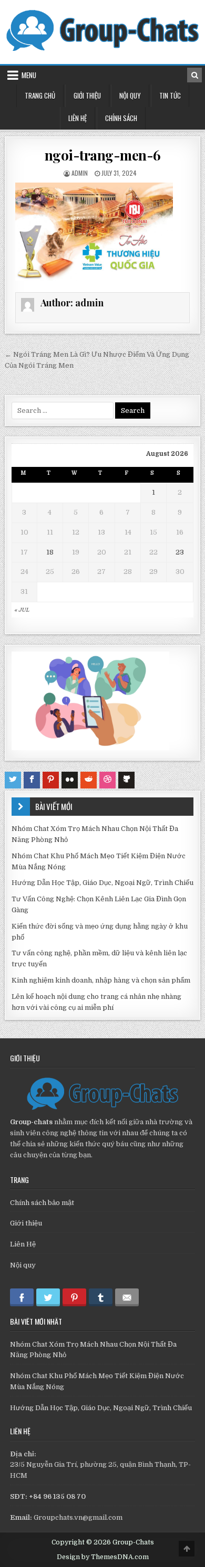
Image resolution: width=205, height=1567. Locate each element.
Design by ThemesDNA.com (103, 1557)
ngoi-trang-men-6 (103, 155)
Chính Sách (121, 118)
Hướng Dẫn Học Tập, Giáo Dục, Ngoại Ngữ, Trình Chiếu (102, 883)
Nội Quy (130, 95)
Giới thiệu (26, 1223)
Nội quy (23, 1265)
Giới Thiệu (87, 95)
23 (180, 552)
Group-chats (31, 1122)
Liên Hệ (77, 118)
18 (50, 552)
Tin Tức (170, 95)
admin (79, 172)
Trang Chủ (40, 95)
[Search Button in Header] (194, 75)
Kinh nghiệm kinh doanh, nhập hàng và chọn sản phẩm (101, 980)
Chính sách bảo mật (42, 1203)
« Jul (21, 610)
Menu (29, 75)
